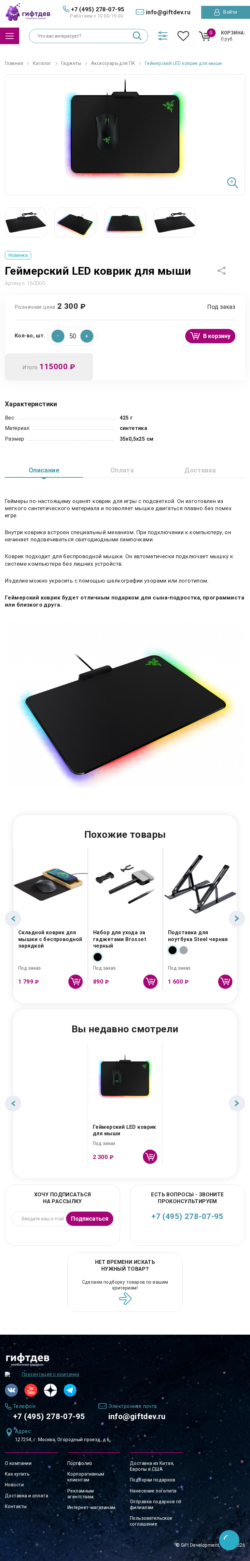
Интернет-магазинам (91, 1507)
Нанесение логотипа (153, 1490)
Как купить (17, 1474)
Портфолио (79, 1463)
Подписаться (89, 1218)
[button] (86, 336)
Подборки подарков (152, 1479)
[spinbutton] (72, 336)
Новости (14, 1484)
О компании (18, 1463)
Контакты (16, 1506)
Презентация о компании (50, 1374)
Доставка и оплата (26, 1495)
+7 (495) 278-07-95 (187, 1216)
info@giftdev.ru (137, 1416)
